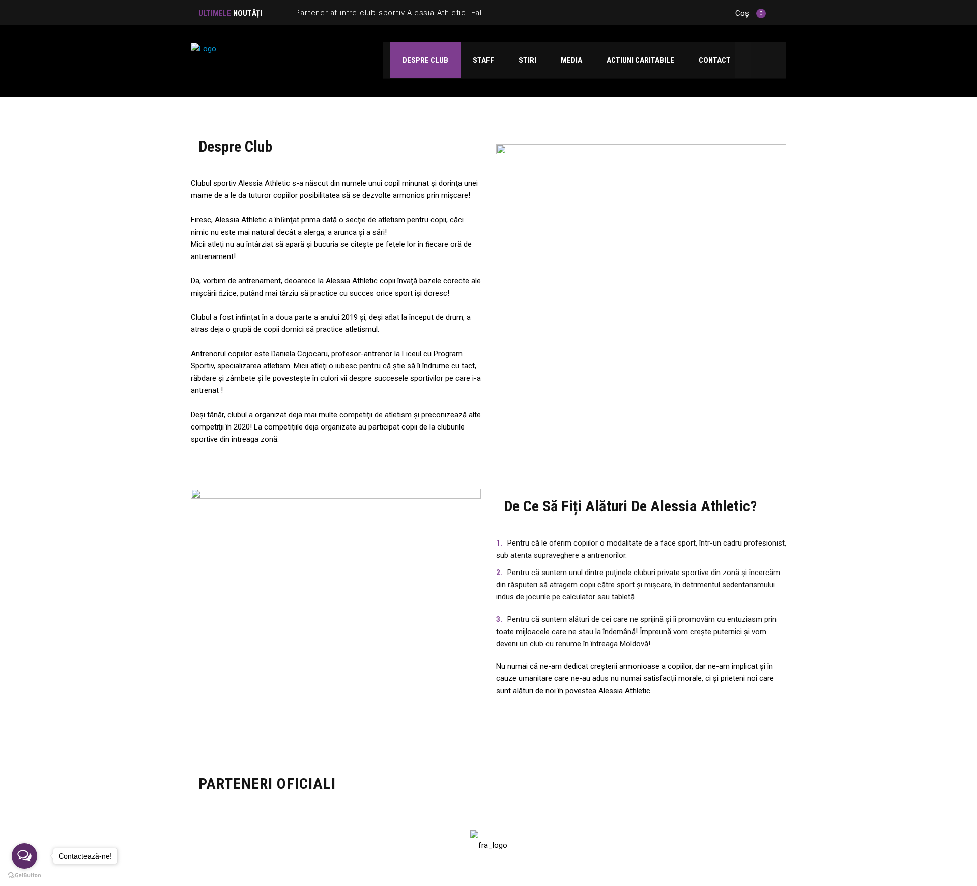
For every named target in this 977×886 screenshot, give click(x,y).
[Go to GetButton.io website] (24, 875)
